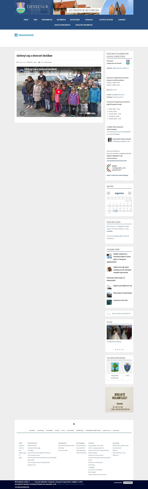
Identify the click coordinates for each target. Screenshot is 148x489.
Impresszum (107, 430)
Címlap (26, 20)
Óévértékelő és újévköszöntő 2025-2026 (119, 345)
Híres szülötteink (80, 448)
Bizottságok (31, 450)
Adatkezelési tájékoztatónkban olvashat (70, 484)
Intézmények (61, 20)
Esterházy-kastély (92, 453)
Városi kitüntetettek (81, 453)
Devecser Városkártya (62, 25)
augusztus (119, 193)
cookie (32, 482)
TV (19, 455)
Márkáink (115, 450)
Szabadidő (121, 20)
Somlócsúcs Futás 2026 (120, 300)
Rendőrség (61, 448)
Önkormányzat (47, 20)
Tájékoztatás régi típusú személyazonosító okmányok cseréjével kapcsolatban (122, 269)
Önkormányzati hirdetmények (122, 293)
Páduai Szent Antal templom (95, 455)
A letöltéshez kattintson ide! (121, 141)
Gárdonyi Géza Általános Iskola (66, 445)
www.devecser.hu (117, 97)
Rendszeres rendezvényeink (95, 462)
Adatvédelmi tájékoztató (93, 430)
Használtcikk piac (117, 448)
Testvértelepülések (81, 450)
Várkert (90, 460)
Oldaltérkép (79, 430)
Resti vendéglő (92, 472)
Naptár (110, 186)
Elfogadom (118, 482)
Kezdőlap (32, 430)
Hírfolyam (21, 445)
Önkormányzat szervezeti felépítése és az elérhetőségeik (42, 457)
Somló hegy (91, 465)
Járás (20, 450)
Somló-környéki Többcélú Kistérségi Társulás (39, 462)
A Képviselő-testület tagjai (34, 448)
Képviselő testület (32, 445)
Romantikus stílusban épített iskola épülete (99, 457)
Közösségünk (75, 20)
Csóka (127, 375)
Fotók (109, 322)
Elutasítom (128, 482)
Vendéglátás (91, 467)
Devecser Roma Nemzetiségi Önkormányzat (39, 453)
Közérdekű (70, 430)
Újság (20, 457)
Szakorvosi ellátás (62, 450)
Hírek (35, 20)
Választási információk (84, 25)
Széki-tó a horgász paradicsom (96, 448)
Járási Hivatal (31, 460)
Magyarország (22, 453)
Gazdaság (40, 430)
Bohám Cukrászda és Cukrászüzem (97, 474)
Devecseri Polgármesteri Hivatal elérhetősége (118, 55)
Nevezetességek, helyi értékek (95, 445)
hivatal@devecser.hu (117, 95)
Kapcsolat (116, 430)
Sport (63, 430)
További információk (22, 487)
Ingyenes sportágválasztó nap (122, 286)
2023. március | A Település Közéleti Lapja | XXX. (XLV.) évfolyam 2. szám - (118, 228)
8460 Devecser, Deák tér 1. (121, 68)
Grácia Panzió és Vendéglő (95, 469)
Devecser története (81, 445)
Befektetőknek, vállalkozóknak (120, 445)
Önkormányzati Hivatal (34, 455)
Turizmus (91, 443)
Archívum (21, 448)
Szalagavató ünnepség (114, 341)
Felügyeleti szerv (32, 465)
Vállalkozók (116, 455)
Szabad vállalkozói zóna (119, 453)
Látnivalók (89, 20)
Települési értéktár (106, 20)
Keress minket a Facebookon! (121, 313)
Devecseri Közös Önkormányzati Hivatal (98, 450)
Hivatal (57, 430)
